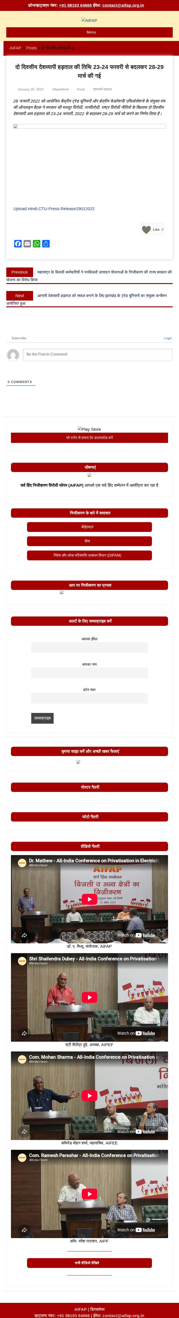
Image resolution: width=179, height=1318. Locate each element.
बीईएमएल (87, 527)
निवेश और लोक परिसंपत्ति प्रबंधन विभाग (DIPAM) (87, 555)
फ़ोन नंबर (89, 690)
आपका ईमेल (89, 639)
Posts (81, 89)
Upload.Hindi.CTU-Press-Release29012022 (54, 208)
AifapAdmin (60, 89)
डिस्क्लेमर (97, 1309)
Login (167, 338)
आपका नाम (89, 664)
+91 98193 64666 (75, 5)
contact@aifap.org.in (123, 5)
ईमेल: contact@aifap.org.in (118, 1315)
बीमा (87, 541)
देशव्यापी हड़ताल (102, 89)
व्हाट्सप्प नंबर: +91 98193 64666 (62, 1315)
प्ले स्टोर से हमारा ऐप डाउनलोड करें (89, 438)
